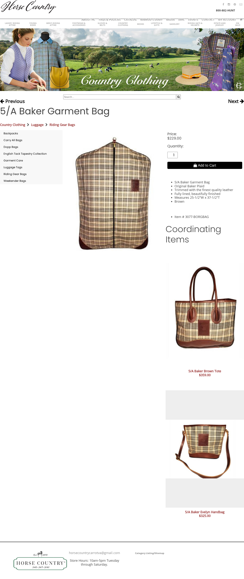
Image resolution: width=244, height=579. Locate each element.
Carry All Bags (13, 140)
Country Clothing (12, 125)
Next (234, 101)
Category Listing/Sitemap (149, 553)
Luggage (37, 125)
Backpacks (11, 133)
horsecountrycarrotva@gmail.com (94, 553)
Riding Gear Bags (62, 125)
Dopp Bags (11, 147)
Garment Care (13, 160)
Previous (14, 101)
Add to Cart (206, 165)
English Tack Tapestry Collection (25, 154)
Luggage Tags (13, 167)
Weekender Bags (15, 181)
